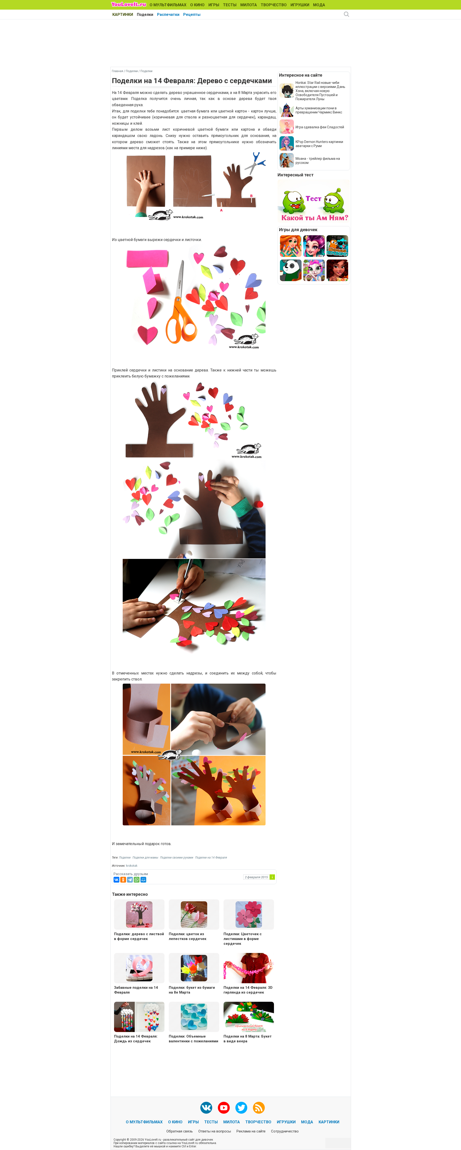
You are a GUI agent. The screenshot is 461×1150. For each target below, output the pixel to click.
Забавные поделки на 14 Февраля (136, 990)
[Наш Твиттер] (241, 1108)
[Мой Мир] (143, 880)
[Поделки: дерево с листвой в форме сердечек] (139, 914)
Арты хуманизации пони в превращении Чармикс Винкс (319, 110)
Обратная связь (179, 1131)
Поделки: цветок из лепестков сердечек (187, 936)
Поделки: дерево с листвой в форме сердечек (139, 936)
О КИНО (197, 5)
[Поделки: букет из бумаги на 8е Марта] (194, 968)
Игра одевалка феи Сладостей (320, 127)
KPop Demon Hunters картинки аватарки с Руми (319, 144)
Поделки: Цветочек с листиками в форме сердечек (243, 939)
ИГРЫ (213, 5)
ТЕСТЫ (230, 5)
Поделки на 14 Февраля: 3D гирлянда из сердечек (248, 990)
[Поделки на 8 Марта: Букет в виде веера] (249, 1017)
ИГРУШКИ (300, 5)
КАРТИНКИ (122, 14)
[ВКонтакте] (116, 880)
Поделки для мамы (145, 857)
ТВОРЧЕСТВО (274, 5)
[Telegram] (130, 880)
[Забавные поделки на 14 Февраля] (139, 968)
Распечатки (168, 14)
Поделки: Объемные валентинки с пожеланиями (193, 1038)
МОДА (319, 5)
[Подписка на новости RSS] (259, 1108)
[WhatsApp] (137, 880)
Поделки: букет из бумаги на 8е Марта (192, 990)
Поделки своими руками (176, 857)
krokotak (131, 865)
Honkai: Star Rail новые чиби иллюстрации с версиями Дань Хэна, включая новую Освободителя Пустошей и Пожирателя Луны (320, 91)
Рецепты (191, 14)
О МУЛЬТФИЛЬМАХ (168, 5)
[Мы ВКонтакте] (206, 1108)
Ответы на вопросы (214, 1131)
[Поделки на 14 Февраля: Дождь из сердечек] (139, 1017)
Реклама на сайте (251, 1131)
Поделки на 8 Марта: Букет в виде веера (248, 1038)
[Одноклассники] (123, 880)
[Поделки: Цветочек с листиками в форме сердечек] (249, 914)
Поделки (145, 14)
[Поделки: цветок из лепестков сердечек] (194, 914)
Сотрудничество (285, 1131)
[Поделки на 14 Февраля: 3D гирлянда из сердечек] (249, 968)
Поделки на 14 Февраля (211, 857)
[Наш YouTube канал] (224, 1108)
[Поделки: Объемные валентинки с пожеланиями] (194, 1016)
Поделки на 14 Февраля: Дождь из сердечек (136, 1038)
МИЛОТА (248, 5)
